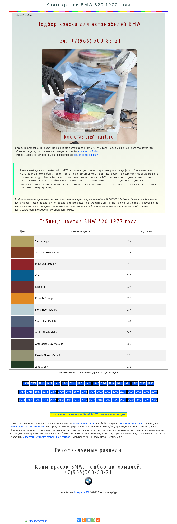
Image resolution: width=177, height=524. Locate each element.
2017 (92, 400)
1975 (80, 383)
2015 (76, 400)
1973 (65, 383)
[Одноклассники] (84, 520)
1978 (103, 383)
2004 (131, 391)
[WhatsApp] (93, 520)
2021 (123, 400)
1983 (142, 383)
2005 (138, 391)
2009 (29, 400)
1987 (37, 391)
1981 (127, 383)
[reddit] (98, 520)
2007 (154, 391)
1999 (92, 391)
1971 (49, 383)
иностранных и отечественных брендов (46, 437)
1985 (22, 391)
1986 (29, 391)
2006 (146, 391)
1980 (119, 383)
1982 (135, 383)
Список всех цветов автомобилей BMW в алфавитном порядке (88, 414)
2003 (123, 391)
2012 (53, 400)
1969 (33, 383)
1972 (57, 383)
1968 (26, 383)
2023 (138, 400)
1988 (45, 391)
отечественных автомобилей (27, 426)
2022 (131, 400)
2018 (100, 400)
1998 (84, 391)
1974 (72, 383)
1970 (41, 383)
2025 (154, 400)
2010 (37, 400)
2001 (107, 391)
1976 (88, 383)
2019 (107, 400)
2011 (45, 400)
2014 (68, 400)
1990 (61, 391)
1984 (150, 383)
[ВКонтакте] (79, 520)
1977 (96, 383)
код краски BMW (88, 151)
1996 (68, 391)
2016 (84, 400)
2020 (115, 400)
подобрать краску (83, 423)
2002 (115, 391)
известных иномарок (130, 423)
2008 (22, 400)
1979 (111, 383)
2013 (61, 400)
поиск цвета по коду (86, 155)
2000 (100, 391)
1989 (53, 391)
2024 (146, 400)
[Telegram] (88, 520)
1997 (76, 391)
